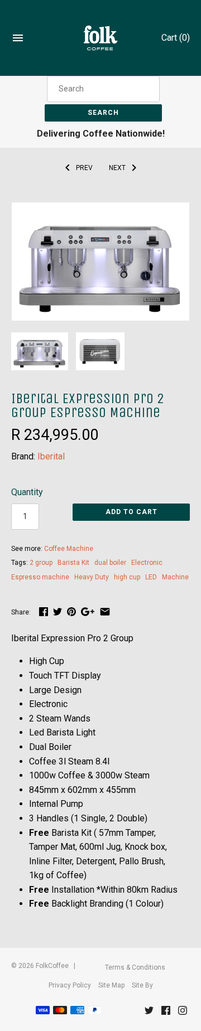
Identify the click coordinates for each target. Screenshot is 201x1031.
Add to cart (131, 512)
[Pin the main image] (71, 611)
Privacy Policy (70, 985)
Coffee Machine (68, 549)
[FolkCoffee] (101, 38)
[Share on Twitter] (57, 611)
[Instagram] (182, 1013)
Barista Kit (73, 563)
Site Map (111, 985)
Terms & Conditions (135, 967)
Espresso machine (40, 577)
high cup (127, 577)
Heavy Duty (91, 577)
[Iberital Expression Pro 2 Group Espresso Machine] (100, 209)
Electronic (146, 563)
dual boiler (110, 563)
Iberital (51, 456)
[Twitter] (149, 1013)
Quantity (27, 492)
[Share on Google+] (87, 611)
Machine (175, 577)
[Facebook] (165, 1013)
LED (151, 577)
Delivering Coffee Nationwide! (101, 133)
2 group (41, 563)
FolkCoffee (52, 966)
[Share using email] (105, 611)
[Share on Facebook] (43, 611)
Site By (142, 985)
